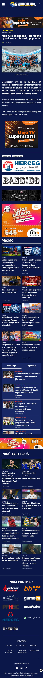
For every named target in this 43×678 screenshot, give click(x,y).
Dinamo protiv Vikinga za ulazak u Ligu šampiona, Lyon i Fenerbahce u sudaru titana (31, 265)
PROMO (8, 241)
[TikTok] (26, 668)
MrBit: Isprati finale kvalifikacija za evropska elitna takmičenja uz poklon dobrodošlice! (10, 265)
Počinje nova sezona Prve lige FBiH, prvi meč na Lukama (31, 347)
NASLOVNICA (21, 641)
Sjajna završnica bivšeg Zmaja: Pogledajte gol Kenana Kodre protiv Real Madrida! (11, 478)
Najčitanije (31, 366)
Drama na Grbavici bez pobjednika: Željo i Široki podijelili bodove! (25, 422)
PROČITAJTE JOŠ (15, 454)
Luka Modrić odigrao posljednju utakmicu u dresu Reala (31, 505)
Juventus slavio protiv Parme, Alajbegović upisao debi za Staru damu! (27, 376)
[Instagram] (21, 668)
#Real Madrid (17, 156)
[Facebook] (17, 668)
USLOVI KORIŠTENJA (9, 652)
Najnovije (11, 366)
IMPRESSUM (34, 650)
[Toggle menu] (3, 4)
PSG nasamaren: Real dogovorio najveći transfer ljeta (31, 533)
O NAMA (9, 646)
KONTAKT (33, 646)
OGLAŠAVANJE (21, 646)
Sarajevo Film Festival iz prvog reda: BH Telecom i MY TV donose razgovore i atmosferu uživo (11, 350)
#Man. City (6, 156)
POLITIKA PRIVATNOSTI (22, 652)
